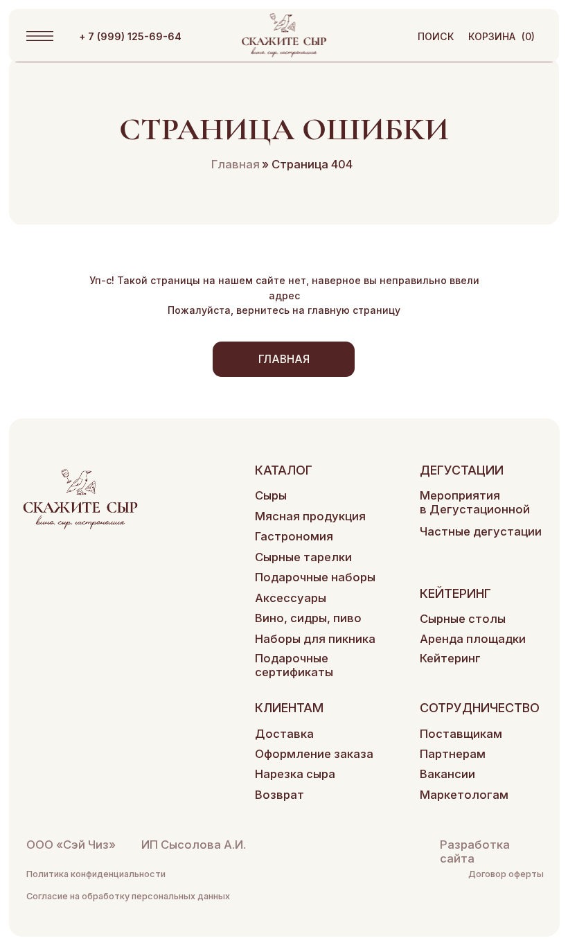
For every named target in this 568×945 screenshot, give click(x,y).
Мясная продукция (310, 516)
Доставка (284, 734)
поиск (436, 36)
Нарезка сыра (295, 774)
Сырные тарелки (303, 557)
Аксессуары (290, 598)
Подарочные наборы (315, 577)
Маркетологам (464, 795)
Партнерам (453, 754)
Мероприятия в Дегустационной (475, 502)
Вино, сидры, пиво (308, 618)
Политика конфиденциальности (96, 874)
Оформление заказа (314, 754)
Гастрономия (294, 536)
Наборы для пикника (315, 639)
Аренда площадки (473, 639)
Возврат (279, 795)
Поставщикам (461, 734)
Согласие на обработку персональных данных (128, 896)
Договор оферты (506, 874)
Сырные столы (463, 619)
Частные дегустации (481, 531)
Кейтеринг (450, 658)
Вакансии (447, 774)
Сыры (271, 495)
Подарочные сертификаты (294, 665)
